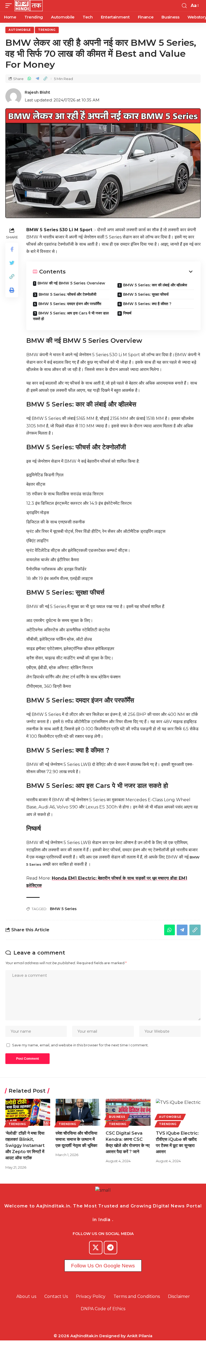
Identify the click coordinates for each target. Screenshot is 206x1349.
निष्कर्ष (127, 313)
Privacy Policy (90, 1296)
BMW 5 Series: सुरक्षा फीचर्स (145, 294)
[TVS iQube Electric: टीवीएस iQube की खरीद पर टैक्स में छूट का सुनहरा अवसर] (178, 1112)
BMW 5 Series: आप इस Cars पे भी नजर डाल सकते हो (71, 316)
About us (26, 1296)
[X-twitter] (95, 1247)
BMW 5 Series (63, 908)
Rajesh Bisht (37, 92)
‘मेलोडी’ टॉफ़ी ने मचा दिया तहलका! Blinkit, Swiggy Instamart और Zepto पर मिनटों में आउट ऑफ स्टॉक (25, 1146)
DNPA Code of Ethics (103, 1308)
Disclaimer (179, 1296)
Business (117, 1117)
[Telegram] (110, 1247)
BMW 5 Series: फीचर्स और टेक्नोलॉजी (67, 294)
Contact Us (56, 1296)
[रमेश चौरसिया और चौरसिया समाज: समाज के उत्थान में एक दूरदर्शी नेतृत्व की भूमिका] (78, 1112)
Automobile (20, 30)
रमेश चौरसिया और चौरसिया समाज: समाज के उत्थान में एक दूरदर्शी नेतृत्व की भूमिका (76, 1139)
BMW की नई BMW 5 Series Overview (71, 283)
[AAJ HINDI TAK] (28, 5)
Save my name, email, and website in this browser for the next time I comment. (80, 1045)
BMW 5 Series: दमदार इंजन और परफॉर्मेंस (69, 303)
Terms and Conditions (136, 1296)
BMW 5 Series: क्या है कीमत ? (147, 303)
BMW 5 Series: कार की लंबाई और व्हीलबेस (155, 285)
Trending (47, 30)
